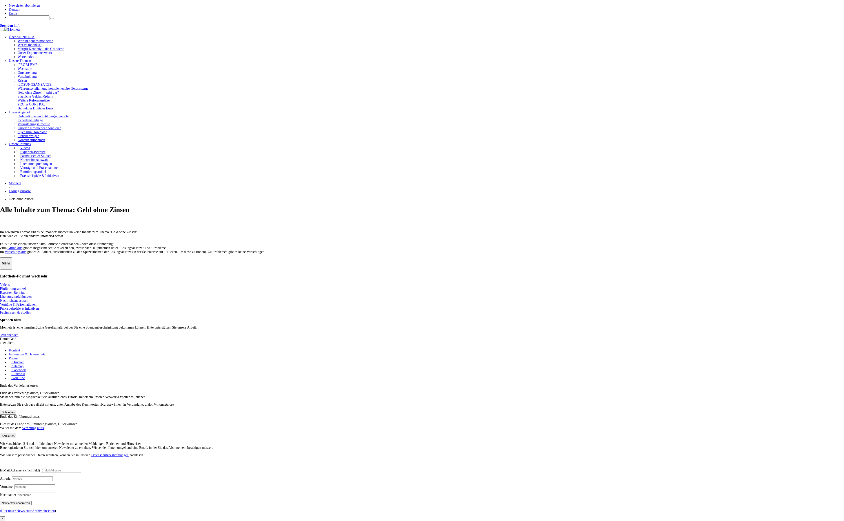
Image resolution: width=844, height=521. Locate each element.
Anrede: (5, 478)
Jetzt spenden (9, 335)
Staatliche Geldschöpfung (35, 96)
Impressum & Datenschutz (27, 354)
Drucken (17, 362)
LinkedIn (18, 374)
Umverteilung (27, 72)
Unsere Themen (20, 61)
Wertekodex (26, 57)
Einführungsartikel (13, 288)
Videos (5, 284)
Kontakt (14, 350)
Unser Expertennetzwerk (35, 53)
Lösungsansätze (20, 191)
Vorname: (6, 486)
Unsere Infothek (20, 144)
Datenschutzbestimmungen (110, 455)
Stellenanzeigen (28, 136)
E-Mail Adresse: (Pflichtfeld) (20, 470)
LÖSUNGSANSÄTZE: (35, 84)
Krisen (22, 80)
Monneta (15, 183)
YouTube (18, 378)
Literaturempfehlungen (16, 296)
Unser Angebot (19, 112)
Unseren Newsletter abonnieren (39, 128)
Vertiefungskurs (15, 252)
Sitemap (17, 366)
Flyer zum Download (32, 132)
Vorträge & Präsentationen (18, 304)
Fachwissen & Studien (15, 312)
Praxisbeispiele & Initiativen (19, 308)
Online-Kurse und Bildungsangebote (43, 116)
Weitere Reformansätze (34, 100)
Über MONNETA (22, 37)
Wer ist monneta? (30, 45)
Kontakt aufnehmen (31, 140)
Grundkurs (14, 248)
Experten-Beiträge (30, 120)
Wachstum (25, 68)
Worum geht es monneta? (35, 41)
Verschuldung (27, 76)
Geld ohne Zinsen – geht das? (38, 92)
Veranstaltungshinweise (34, 124)
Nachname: (8, 495)
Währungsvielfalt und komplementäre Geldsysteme (53, 88)
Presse (13, 358)
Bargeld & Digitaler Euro (35, 108)
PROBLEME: (28, 65)
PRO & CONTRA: (31, 104)
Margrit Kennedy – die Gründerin (41, 49)
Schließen (8, 412)
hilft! (10, 25)
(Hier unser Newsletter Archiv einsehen (27, 511)
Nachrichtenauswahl (14, 300)
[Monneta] (12, 29)
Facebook (18, 370)
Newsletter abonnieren (24, 5)
